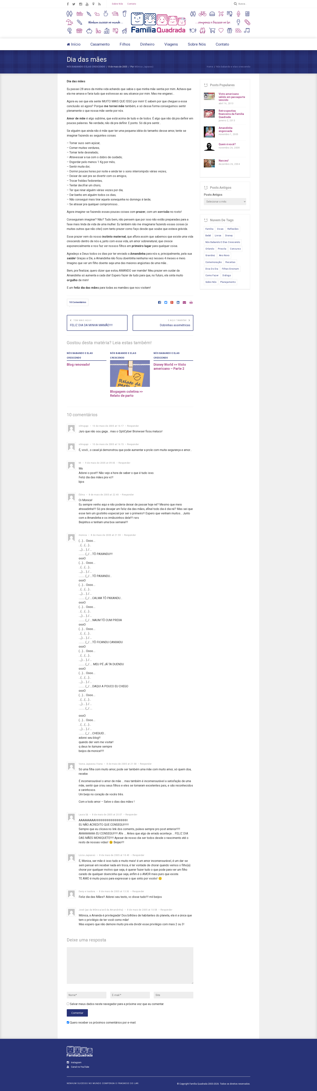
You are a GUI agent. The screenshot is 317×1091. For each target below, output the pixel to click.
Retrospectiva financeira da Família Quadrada (231, 114)
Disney (229, 235)
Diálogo (227, 275)
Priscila (222, 249)
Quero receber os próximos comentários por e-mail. (103, 1022)
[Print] (191, 303)
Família (209, 229)
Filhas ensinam (230, 269)
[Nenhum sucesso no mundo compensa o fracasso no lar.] (158, 33)
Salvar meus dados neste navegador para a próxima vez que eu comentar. (117, 1004)
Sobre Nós (117, 4)
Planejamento (228, 282)
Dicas (220, 229)
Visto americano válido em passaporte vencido (232, 97)
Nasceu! (224, 160)
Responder (133, 426)
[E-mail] (184, 303)
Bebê (208, 235)
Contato (131, 4)
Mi (80, 463)
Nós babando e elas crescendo (86, 66)
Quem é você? (227, 144)
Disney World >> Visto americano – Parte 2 (170, 366)
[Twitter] (166, 303)
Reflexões (232, 229)
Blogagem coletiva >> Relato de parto (126, 393)
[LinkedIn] (178, 303)
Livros (218, 235)
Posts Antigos (213, 194)
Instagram (75, 1062)
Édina (82, 494)
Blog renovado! (78, 364)
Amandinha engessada (225, 129)
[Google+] (172, 303)
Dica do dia (211, 269)
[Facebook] (159, 303)
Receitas (230, 262)
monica (83, 535)
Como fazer (212, 275)
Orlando (209, 249)
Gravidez (210, 255)
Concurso (235, 249)
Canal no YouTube (79, 1067)
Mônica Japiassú (144, 66)
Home (210, 66)
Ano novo (224, 255)
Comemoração (213, 262)
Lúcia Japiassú (87, 855)
